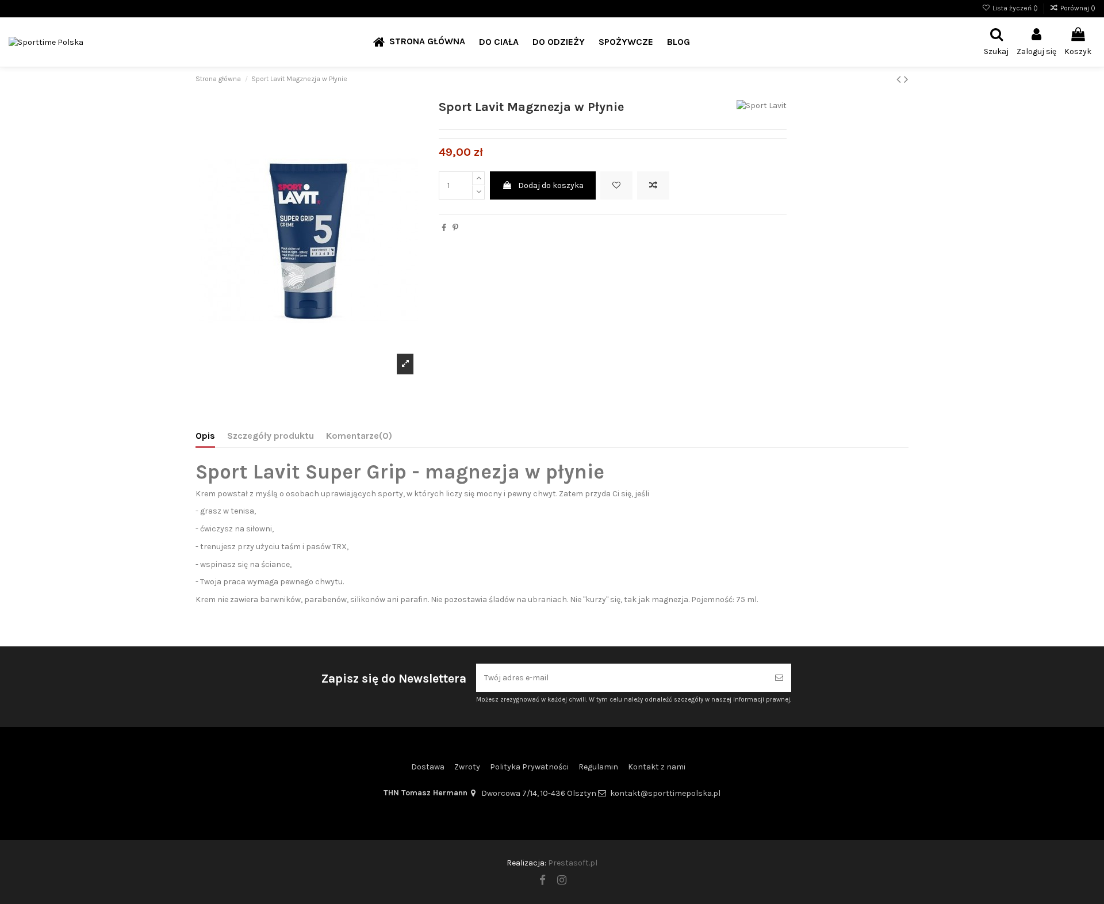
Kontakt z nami (656, 767)
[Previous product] (900, 79)
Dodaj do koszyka (551, 185)
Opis (205, 435)
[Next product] (906, 79)
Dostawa (427, 767)
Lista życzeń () (1015, 8)
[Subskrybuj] (779, 678)
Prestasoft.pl (572, 863)
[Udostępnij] (444, 228)
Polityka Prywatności (529, 767)
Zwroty (467, 767)
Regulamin (598, 767)
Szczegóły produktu (270, 435)
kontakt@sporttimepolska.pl (665, 793)
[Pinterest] (455, 228)
